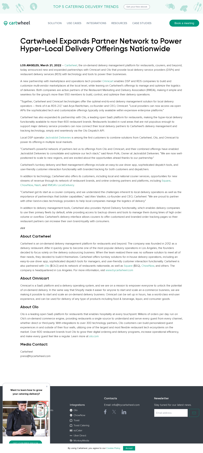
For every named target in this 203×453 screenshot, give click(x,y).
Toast (76, 420)
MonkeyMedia (81, 440)
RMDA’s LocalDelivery (61, 185)
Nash (37, 185)
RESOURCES (119, 23)
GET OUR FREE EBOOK (25, 443)
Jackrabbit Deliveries (58, 137)
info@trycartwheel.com (126, 405)
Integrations (77, 405)
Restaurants (47, 410)
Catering (45, 430)
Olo (47, 265)
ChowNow (26, 185)
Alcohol (45, 425)
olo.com (94, 336)
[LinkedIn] (124, 412)
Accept (129, 448)
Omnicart (107, 81)
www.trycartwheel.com (119, 270)
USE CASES (74, 23)
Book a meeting (184, 23)
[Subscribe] (194, 413)
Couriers (45, 415)
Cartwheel (71, 65)
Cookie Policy (113, 448)
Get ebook (136, 6)
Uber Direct (80, 435)
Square (166, 180)
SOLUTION (55, 23)
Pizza (43, 420)
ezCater (78, 430)
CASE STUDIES (141, 23)
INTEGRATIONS (96, 23)
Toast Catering (81, 425)
